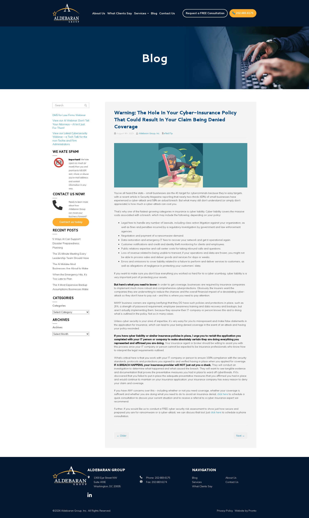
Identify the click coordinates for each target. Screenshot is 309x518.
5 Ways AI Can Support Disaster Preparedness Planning (66, 243)
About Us (98, 13)
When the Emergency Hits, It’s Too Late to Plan (70, 276)
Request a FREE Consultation (205, 13)
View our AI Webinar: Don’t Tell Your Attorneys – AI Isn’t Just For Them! (71, 124)
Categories (59, 305)
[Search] (85, 105)
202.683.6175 (244, 13)
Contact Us (167, 13)
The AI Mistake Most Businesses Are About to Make (70, 266)
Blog (154, 13)
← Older (121, 435)
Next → (240, 435)
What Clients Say (119, 13)
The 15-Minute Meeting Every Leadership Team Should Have (71, 256)
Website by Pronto (245, 510)
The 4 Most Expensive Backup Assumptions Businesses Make (70, 287)
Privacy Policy (225, 510)
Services (140, 13)
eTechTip (168, 133)
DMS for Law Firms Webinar (69, 115)
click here (222, 394)
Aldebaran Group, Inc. (149, 133)
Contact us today (70, 222)
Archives (57, 327)
